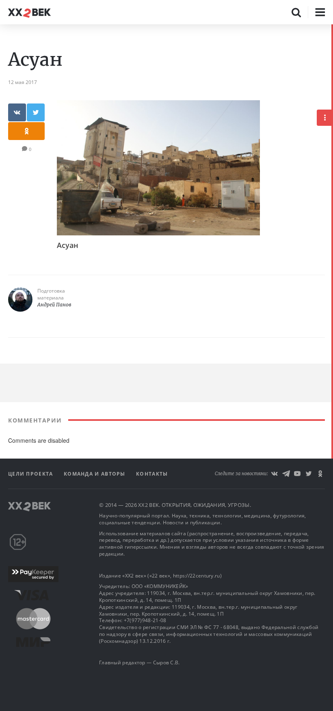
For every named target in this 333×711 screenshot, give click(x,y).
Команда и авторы (95, 473)
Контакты (152, 473)
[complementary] (332, 367)
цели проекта (31, 473)
